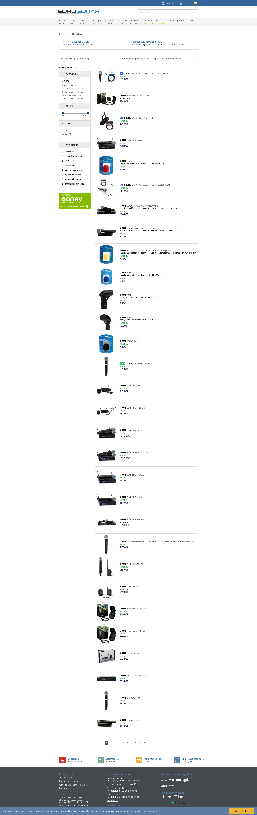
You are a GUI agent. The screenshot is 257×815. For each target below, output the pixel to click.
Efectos (93, 20)
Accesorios (135, 23)
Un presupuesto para (193, 758)
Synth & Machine (151, 20)
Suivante (143, 742)
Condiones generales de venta (73, 784)
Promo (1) (69, 130)
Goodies (111, 23)
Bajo (74, 20)
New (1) (68, 134)
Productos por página (131, 58)
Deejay (62, 23)
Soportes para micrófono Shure (146, 41)
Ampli (82, 20)
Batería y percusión (110, 20)
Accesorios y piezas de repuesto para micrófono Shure (157, 44)
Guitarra (63, 20)
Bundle (122, 23)
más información (150, 810)
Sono (72, 23)
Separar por (159, 58)
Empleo (63, 788)
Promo (162, 23)
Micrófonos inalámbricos (72, 88)
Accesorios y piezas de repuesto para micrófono (72, 96)
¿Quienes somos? (67, 777)
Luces (81, 23)
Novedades (150, 23)
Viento (90, 23)
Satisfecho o (112, 758)
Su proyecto (187, 761)
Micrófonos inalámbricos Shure (78, 44)
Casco (192, 20)
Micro (182, 20)
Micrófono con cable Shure (76, 41)
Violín (100, 23)
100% (146, 761)
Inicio (61, 34)
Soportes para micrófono (72, 92)
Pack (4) (68, 137)
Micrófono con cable (70, 85)
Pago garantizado (153, 758)
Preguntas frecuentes (69, 781)
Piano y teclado (131, 20)
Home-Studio (169, 20)
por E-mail (112, 800)
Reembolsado (112, 761)
